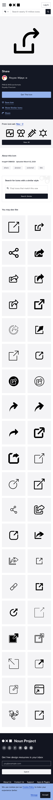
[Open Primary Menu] (4, 5)
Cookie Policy (28, 787)
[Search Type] (6, 11)
